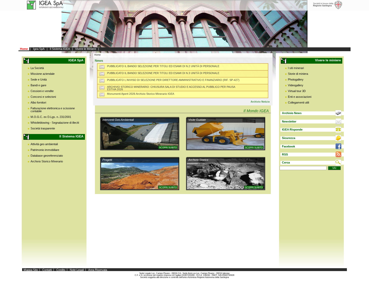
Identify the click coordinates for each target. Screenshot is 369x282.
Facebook (288, 146)
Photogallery (295, 79)
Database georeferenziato (47, 155)
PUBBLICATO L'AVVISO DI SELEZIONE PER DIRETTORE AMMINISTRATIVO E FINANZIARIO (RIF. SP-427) (173, 80)
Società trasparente (43, 128)
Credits (60, 269)
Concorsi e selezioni (43, 96)
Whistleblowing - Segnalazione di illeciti (55, 122)
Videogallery (295, 85)
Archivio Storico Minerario (47, 161)
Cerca (286, 162)
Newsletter (289, 121)
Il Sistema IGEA (60, 48)
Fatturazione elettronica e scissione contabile (53, 110)
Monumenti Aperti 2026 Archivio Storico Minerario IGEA (140, 93)
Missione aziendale (43, 73)
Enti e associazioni (299, 96)
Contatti (47, 269)
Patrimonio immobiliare (45, 149)
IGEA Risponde (292, 129)
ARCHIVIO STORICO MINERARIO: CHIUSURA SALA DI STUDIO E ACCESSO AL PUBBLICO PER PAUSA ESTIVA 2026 (171, 88)
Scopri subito (168, 147)
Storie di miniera (298, 73)
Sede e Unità (39, 79)
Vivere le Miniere (85, 48)
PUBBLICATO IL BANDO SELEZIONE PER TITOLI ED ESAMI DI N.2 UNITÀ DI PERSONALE (163, 66)
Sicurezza (288, 138)
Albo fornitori (38, 102)
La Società (37, 68)
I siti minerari (296, 68)
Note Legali (77, 269)
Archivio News (292, 113)
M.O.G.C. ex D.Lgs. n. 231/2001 (51, 116)
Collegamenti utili (298, 102)
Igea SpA (39, 48)
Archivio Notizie (260, 101)
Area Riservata (97, 269)
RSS (285, 154)
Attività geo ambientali (44, 144)
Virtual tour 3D (297, 91)
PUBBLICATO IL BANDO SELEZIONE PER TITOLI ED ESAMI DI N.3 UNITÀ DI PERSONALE (163, 73)
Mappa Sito (31, 269)
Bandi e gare (38, 85)
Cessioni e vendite (42, 91)
